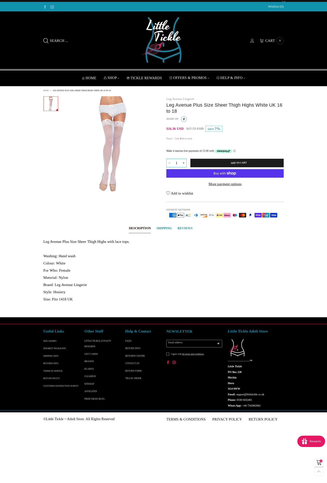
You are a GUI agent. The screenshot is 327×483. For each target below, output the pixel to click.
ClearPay (90, 376)
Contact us (132, 363)
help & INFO (232, 78)
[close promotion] (284, 1)
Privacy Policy (227, 419)
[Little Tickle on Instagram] (174, 363)
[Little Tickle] (163, 40)
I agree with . (187, 354)
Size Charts (49, 341)
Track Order (133, 378)
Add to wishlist (181, 193)
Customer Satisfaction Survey (61, 386)
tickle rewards (146, 78)
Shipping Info (50, 356)
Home (91, 78)
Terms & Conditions (186, 419)
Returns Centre (135, 356)
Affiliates (90, 391)
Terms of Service (53, 371)
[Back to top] (319, 471)
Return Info (132, 348)
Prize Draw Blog (94, 399)
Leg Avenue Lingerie (180, 99)
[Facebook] (45, 7)
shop (112, 78)
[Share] (184, 119)
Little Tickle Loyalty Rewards (97, 344)
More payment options (225, 184)
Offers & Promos (190, 78)
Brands (89, 361)
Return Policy (263, 419)
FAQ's (128, 341)
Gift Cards (91, 354)
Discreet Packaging (54, 348)
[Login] (255, 40)
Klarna (89, 369)
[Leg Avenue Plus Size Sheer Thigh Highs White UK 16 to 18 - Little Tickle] (112, 144)
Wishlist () (276, 6)
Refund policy (51, 378)
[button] (169, 163)
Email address (175, 342)
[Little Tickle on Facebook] (168, 363)
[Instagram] (52, 7)
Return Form (133, 371)
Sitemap (89, 384)
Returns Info (50, 363)
